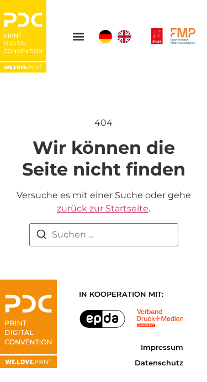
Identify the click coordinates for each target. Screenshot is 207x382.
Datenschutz (159, 363)
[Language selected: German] (117, 36)
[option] (124, 36)
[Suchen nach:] (103, 234)
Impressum (162, 347)
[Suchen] (41, 236)
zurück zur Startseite (102, 208)
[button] (79, 36)
